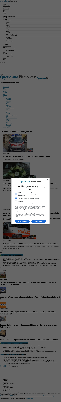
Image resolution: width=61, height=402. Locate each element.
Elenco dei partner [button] (28, 209)
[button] (30, 201)
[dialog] (30, 201)
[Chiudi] (47, 179)
